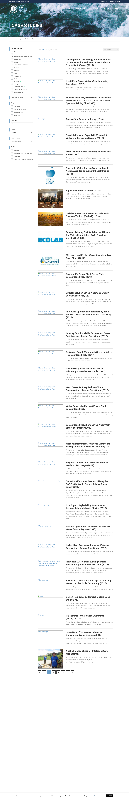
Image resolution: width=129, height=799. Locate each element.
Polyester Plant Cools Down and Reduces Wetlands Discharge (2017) (87, 464)
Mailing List (104, 1)
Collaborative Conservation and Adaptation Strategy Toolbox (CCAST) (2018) (88, 215)
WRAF (15, 73)
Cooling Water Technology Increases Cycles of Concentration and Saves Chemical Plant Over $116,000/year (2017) (88, 62)
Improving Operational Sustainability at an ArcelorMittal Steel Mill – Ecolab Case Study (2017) (89, 314)
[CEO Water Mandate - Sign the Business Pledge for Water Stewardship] (20, 9)
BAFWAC (16, 150)
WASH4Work (17, 156)
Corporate (17, 106)
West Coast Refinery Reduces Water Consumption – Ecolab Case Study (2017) (87, 389)
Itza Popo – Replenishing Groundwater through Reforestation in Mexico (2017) (86, 506)
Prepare (16, 67)
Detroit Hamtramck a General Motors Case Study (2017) (88, 598)
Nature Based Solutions (21, 64)
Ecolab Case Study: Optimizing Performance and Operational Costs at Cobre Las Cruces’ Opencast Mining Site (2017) (88, 100)
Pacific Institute (25, 1)
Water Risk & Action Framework (23, 159)
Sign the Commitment (77, 8)
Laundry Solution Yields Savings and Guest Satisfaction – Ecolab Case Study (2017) (88, 334)
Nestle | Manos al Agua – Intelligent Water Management (87, 652)
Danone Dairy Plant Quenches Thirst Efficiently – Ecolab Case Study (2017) (85, 370)
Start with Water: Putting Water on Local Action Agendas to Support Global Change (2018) (87, 171)
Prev (39, 672)
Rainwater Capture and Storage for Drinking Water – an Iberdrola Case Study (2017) (88, 582)
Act (15, 51)
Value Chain (17, 115)
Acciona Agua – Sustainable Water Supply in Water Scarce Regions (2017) (88, 528)
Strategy (16, 81)
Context (16, 79)
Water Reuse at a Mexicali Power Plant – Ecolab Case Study (87, 407)
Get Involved (95, 8)
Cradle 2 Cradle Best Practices (23, 153)
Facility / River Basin (20, 109)
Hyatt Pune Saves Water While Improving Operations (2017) (87, 82)
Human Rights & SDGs (20, 89)
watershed (17, 70)
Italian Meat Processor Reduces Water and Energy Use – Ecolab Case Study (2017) (88, 546)
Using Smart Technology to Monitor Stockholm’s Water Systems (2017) (84, 633)
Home (10, 39)
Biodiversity (17, 59)
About (106, 8)
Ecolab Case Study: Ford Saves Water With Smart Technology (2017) (88, 426)
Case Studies (26, 39)
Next (72, 672)
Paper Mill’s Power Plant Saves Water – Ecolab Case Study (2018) (86, 275)
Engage (16, 62)
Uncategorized (18, 92)
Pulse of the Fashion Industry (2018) (85, 119)
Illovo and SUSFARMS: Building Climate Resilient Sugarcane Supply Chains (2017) (87, 563)
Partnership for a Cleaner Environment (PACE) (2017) (85, 617)
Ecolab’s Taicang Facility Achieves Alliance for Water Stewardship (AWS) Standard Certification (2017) (88, 235)
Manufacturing (18, 112)
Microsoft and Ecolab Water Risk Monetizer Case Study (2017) (88, 256)
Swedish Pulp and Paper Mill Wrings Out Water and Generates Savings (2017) (86, 136)
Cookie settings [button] (99, 796)
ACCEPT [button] (110, 796)
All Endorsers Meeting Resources (22, 56)
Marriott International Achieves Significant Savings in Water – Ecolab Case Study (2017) (89, 445)
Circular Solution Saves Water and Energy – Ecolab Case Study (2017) (88, 294)
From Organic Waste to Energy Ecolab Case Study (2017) (88, 153)
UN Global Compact (14, 1)
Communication (19, 86)
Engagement (17, 84)
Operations (17, 76)
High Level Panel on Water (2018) (83, 190)
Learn (115, 8)
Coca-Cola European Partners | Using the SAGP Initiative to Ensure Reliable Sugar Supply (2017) (87, 484)
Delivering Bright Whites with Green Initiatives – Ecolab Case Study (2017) (89, 353)
